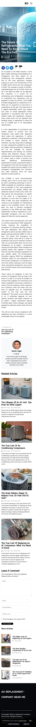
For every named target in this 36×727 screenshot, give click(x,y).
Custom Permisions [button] (13, 724)
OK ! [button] (30, 720)
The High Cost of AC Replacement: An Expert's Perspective (21, 661)
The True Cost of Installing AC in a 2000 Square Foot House (21, 673)
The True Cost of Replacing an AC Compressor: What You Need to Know (16, 545)
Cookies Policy (22, 720)
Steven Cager (6, 56)
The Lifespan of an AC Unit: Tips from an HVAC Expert (16, 403)
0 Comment (6, 57)
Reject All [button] (26, 724)
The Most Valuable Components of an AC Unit (21, 649)
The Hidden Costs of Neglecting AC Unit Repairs (21, 637)
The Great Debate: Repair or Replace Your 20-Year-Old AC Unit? (15, 495)
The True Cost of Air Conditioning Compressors (13, 446)
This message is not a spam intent (14, 619)
